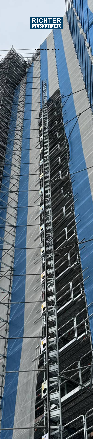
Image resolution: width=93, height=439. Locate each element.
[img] (46, 219)
